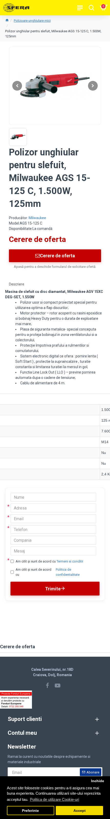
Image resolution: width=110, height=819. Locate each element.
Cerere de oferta (57, 255)
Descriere (16, 284)
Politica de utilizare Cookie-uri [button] (54, 799)
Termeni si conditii (70, 561)
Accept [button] (79, 811)
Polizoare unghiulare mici (32, 21)
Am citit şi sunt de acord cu (49, 561)
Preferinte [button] (30, 811)
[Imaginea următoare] (93, 86)
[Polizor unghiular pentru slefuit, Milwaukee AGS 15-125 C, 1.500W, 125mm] (55, 86)
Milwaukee (37, 218)
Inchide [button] (97, 781)
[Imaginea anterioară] (17, 86)
